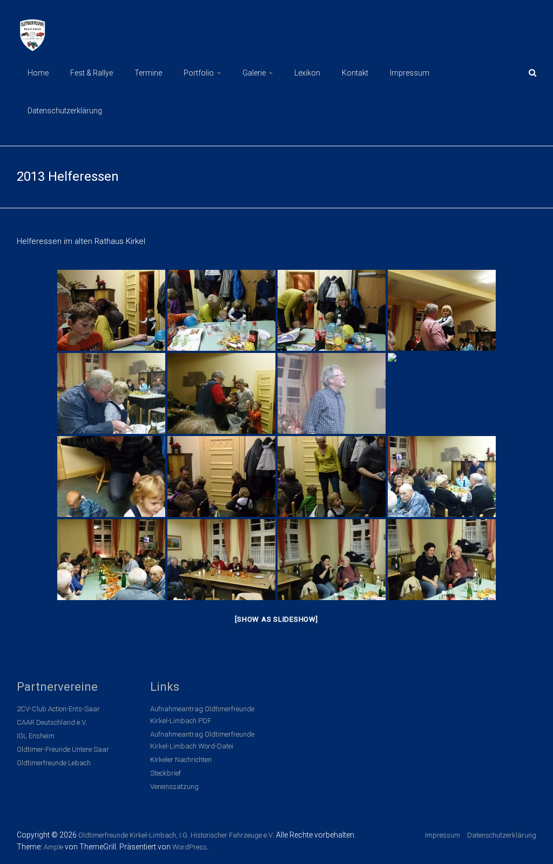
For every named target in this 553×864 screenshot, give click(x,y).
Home (38, 73)
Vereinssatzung (174, 787)
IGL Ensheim (36, 736)
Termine (148, 73)
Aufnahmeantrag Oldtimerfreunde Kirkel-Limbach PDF (202, 715)
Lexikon (307, 73)
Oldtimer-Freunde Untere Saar (63, 749)
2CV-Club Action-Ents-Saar (58, 709)
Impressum (409, 73)
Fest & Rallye (91, 73)
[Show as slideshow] (276, 619)
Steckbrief (165, 773)
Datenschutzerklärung (65, 110)
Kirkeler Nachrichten (181, 760)
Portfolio (199, 73)
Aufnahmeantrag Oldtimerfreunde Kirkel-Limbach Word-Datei (202, 740)
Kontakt (355, 73)
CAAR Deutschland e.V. (52, 722)
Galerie (254, 73)
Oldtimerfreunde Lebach (54, 763)
